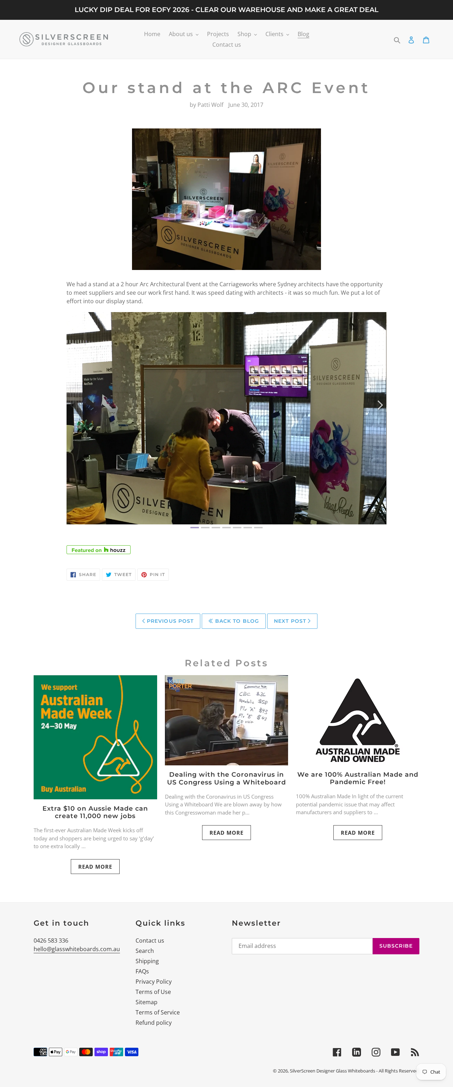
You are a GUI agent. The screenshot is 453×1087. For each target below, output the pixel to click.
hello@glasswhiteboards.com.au (77, 949)
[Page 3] (216, 527)
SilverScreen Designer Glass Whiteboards (332, 1071)
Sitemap (146, 1002)
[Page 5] (237, 527)
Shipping (147, 961)
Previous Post (169, 621)
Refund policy (154, 1022)
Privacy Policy (154, 981)
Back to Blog (236, 621)
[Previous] (72, 405)
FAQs (142, 971)
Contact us (150, 940)
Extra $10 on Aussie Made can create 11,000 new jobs (95, 812)
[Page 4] (226, 527)
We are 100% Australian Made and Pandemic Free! (357, 778)
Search (145, 951)
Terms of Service (158, 1012)
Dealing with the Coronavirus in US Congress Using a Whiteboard (226, 778)
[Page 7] (258, 527)
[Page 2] (205, 527)
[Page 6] (247, 527)
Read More (95, 866)
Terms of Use (153, 992)
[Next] (380, 405)
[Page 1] (194, 527)
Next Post (291, 621)
